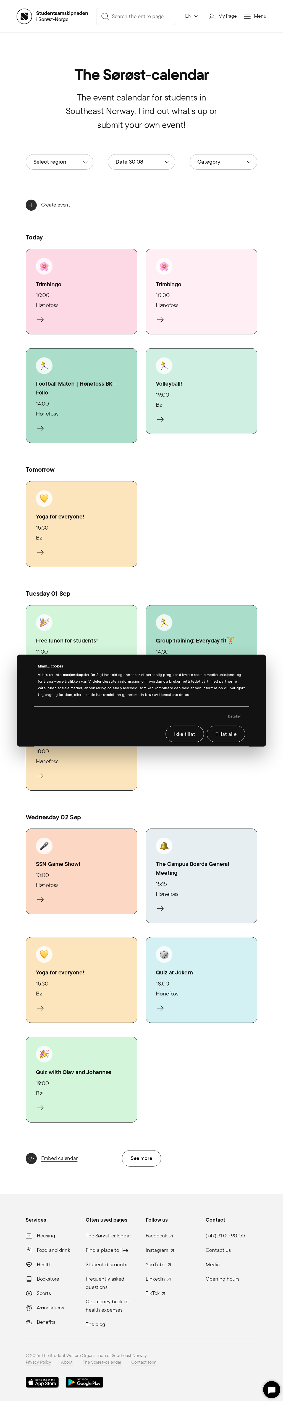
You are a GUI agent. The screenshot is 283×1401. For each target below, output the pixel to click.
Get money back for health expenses (108, 1306)
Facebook (156, 1236)
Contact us (218, 1250)
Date (129, 161)
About (67, 1362)
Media (212, 1264)
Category (208, 161)
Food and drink (53, 1250)
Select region (49, 161)
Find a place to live (107, 1250)
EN (188, 16)
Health (44, 1264)
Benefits (46, 1322)
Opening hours (222, 1279)
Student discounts (106, 1264)
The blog (95, 1324)
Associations (50, 1308)
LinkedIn (155, 1279)
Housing (46, 1236)
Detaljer (234, 716)
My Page (227, 16)
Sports (44, 1293)
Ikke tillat (184, 734)
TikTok (152, 1293)
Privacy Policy (38, 1362)
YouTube (155, 1264)
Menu (260, 16)
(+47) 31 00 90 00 (225, 1236)
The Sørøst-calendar (108, 1236)
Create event (55, 205)
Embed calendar (59, 1158)
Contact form (144, 1362)
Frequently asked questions (105, 1283)
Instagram (157, 1250)
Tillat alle (226, 734)
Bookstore (48, 1279)
